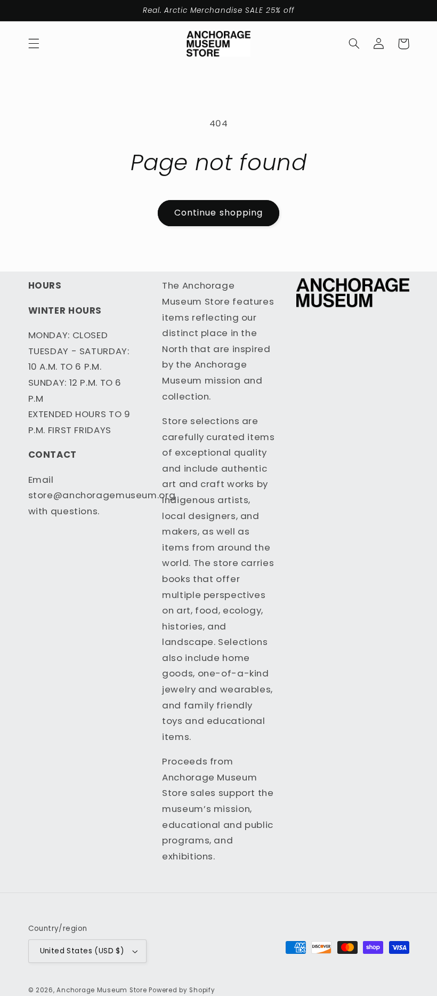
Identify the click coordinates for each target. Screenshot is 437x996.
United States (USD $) (82, 951)
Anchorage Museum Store (101, 990)
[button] (33, 43)
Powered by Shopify (182, 990)
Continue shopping (218, 212)
